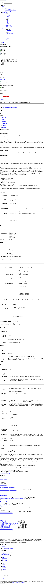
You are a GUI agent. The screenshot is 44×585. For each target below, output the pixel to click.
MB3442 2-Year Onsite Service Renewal (6, 519)
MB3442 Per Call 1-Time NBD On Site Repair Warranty (8, 518)
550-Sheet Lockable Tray (3, 522)
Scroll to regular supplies (3, 479)
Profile (6, 39)
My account (7, 38)
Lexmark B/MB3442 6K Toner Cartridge (6, 504)
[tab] (23, 117)
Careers (3, 563)
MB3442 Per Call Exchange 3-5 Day (5, 525)
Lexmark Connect (4, 558)
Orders (6, 40)
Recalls (3, 578)
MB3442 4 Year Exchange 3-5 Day (5, 527)
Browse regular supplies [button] (3, 501)
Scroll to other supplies (3, 485)
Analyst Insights (4, 569)
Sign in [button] (3, 37)
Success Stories (4, 568)
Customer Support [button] (4, 28)
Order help (3, 546)
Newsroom (3, 566)
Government (9, 14)
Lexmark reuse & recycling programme (11, 10)
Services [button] (3, 24)
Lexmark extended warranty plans (10, 11)
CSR (2, 559)
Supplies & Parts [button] (4, 8)
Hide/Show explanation (26, 467)
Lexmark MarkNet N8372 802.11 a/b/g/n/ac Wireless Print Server (9, 523)
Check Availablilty (2, 99)
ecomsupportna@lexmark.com (6, 554)
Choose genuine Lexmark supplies (10, 9)
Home (3, 42)
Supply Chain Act (4, 560)
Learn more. (31, 477)
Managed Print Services (9, 26)
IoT (7, 20)
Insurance (8, 16)
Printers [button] (3, 6)
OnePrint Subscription (9, 25)
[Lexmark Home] (7, 0)
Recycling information (5, 547)
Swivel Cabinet (2, 528)
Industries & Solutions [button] (5, 12)
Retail (8, 18)
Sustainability (4, 567)
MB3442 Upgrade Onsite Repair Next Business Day (7, 524)
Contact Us (3, 564)
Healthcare (8, 15)
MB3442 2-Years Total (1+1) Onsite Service (6, 521)
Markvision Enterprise (10, 34)
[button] (22, 77)
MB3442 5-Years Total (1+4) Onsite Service (6, 513)
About (3, 562)
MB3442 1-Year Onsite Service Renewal (6, 512)
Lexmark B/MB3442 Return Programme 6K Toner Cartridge (8, 490)
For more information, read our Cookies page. (18, 582)
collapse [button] (1, 493)
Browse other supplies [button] (3, 495)
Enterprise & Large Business (9, 7)
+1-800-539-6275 (4, 553)
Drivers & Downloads (10, 33)
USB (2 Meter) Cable (3, 520)
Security (8, 21)
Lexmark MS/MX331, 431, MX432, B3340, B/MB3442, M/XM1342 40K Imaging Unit (12, 498)
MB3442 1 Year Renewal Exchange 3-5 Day (6, 529)
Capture (8, 23)
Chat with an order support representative (7, 548)
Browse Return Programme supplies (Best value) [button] (7, 487)
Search (3, 5)
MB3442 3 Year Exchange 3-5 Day (5, 526)
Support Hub (9, 30)
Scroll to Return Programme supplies (5, 473)
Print (8, 22)
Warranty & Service (10, 31)
